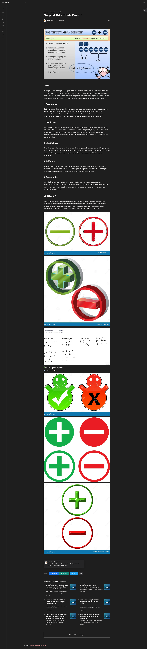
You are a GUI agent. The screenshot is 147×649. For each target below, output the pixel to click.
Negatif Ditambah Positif (88, 585)
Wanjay (7, 2)
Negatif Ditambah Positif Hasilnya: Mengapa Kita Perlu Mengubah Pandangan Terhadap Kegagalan (57, 587)
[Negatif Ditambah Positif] (107, 587)
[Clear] (48, 2)
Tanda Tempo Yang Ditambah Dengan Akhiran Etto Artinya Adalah (89, 601)
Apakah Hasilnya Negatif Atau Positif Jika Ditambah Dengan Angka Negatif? (55, 601)
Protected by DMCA (40, 645)
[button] (144, 2)
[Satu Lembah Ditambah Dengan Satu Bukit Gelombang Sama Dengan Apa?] (107, 616)
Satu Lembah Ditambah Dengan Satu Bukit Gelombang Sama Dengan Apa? (90, 616)
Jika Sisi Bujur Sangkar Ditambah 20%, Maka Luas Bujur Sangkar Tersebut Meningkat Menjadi (56, 616)
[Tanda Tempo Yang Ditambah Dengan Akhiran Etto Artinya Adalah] (107, 602)
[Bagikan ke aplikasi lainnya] (81, 573)
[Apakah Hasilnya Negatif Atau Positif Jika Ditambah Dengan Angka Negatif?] (73, 602)
